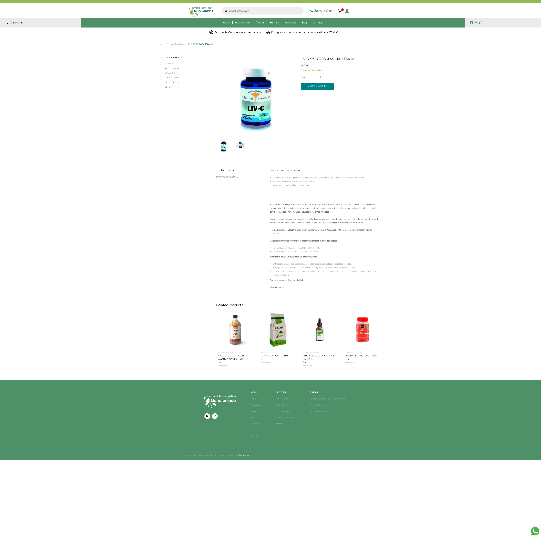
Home (162, 44)
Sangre (339, 101)
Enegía (317, 101)
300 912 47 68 (323, 11)
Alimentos (169, 63)
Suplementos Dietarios (176, 44)
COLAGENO (170, 73)
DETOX (168, 86)
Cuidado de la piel (172, 82)
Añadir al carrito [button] (235, 355)
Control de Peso (172, 77)
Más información (277, 287)
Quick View (235, 321)
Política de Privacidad (245, 455)
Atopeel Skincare (172, 68)
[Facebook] (471, 22)
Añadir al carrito (317, 86)
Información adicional (227, 176)
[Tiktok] (480, 22)
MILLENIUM (331, 101)
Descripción (227, 170)
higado (323, 101)
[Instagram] (476, 22)
